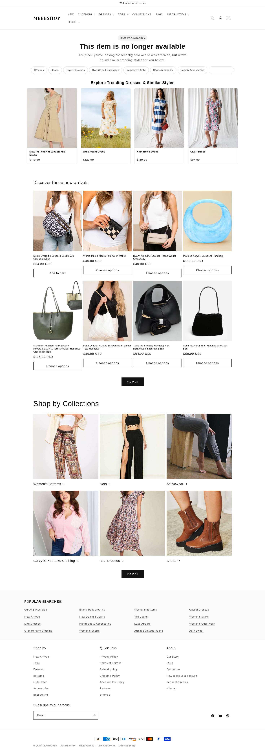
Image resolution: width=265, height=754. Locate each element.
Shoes (171, 561)
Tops (36, 662)
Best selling (40, 694)
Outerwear (40, 682)
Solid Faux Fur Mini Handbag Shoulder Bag (205, 347)
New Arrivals (32, 616)
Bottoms (38, 675)
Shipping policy (127, 745)
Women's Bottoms (47, 484)
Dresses (39, 69)
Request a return (177, 682)
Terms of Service (111, 662)
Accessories (41, 688)
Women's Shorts (89, 630)
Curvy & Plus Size (35, 609)
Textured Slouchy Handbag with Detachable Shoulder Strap (151, 347)
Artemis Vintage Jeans (148, 630)
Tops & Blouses (75, 69)
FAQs (170, 662)
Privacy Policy (109, 656)
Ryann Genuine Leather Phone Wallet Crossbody (154, 257)
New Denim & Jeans (92, 616)
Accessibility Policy (112, 682)
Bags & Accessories (192, 69)
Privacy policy (86, 745)
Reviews (105, 688)
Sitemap (105, 694)
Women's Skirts (199, 616)
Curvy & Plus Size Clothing (54, 561)
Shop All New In (221, 69)
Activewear (175, 484)
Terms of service (106, 745)
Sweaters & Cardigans (105, 69)
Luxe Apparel (142, 623)
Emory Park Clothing (92, 609)
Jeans (55, 69)
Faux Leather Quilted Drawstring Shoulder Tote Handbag (107, 347)
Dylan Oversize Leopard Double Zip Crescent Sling (53, 257)
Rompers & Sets (136, 69)
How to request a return (182, 675)
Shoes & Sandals (163, 69)
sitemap (172, 688)
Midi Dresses (110, 561)
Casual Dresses (199, 609)
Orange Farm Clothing (38, 630)
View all (132, 381)
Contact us (173, 669)
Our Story (173, 656)
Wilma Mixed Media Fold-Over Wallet (104, 256)
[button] (86, 14)
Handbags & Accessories (95, 623)
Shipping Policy (110, 675)
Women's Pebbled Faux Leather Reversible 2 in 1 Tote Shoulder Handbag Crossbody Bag (56, 348)
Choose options (107, 270)
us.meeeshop (50, 745)
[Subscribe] (94, 715)
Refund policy (109, 669)
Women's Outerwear (202, 623)
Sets (103, 484)
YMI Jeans (140, 616)
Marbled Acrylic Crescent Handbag (203, 256)
